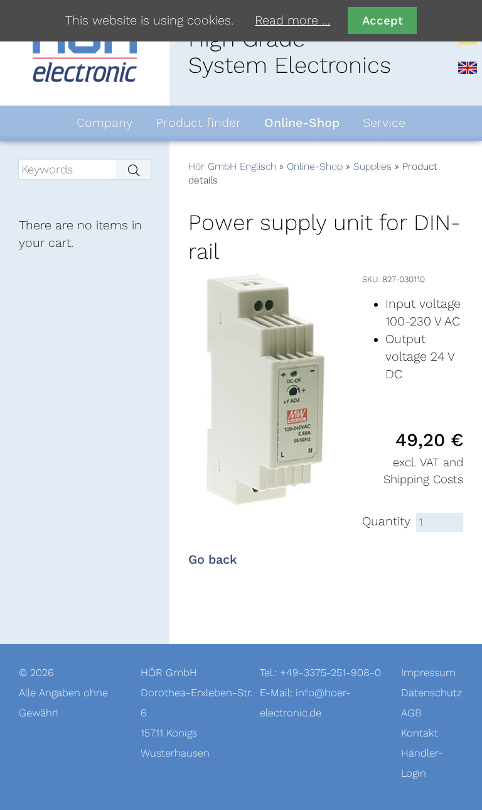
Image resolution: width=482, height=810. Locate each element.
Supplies (372, 166)
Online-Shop (315, 166)
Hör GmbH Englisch (232, 166)
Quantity (386, 521)
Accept (382, 20)
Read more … (292, 21)
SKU (370, 279)
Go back (212, 560)
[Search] (133, 169)
